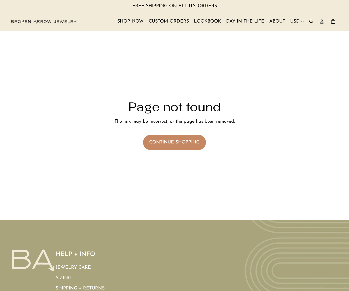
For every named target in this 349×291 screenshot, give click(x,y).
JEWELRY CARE (73, 267)
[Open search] (311, 21)
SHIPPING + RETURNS (80, 288)
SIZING (64, 278)
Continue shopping (174, 142)
